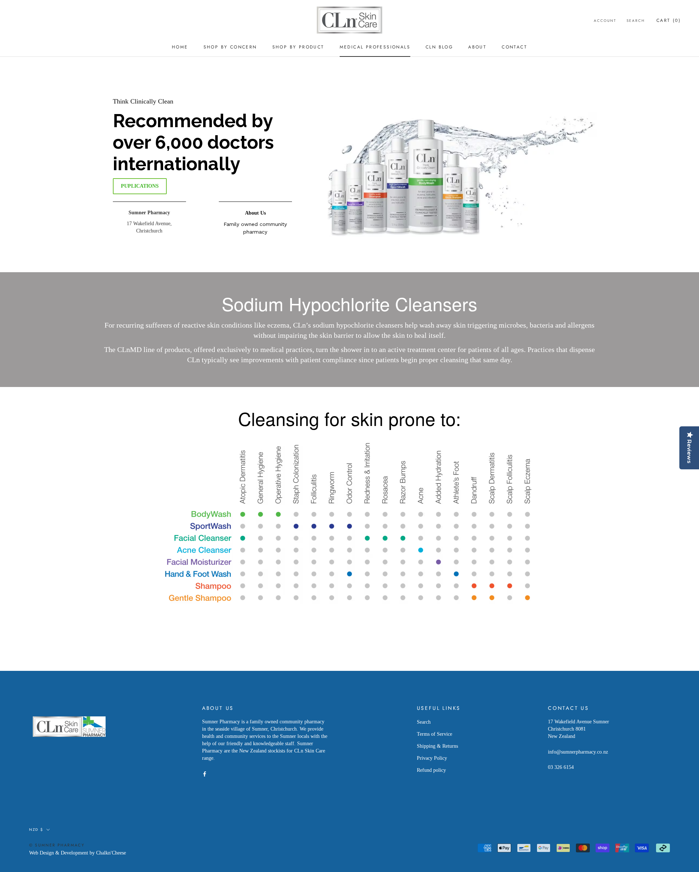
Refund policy (431, 770)
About (477, 47)
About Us (255, 213)
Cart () (668, 20)
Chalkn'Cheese (111, 853)
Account (605, 20)
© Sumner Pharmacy (56, 845)
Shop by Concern (230, 47)
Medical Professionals (375, 47)
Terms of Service (434, 734)
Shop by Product (298, 47)
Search (636, 20)
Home (180, 47)
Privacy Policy (432, 758)
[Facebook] (204, 773)
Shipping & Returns (437, 746)
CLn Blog (439, 47)
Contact (514, 47)
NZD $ (36, 829)
